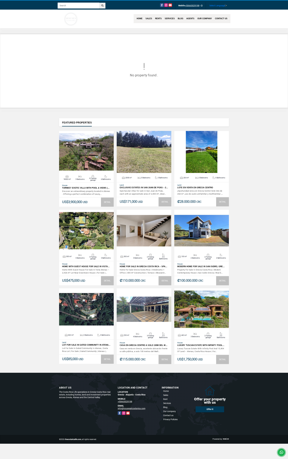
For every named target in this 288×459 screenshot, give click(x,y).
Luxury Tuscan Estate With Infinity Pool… (200, 345)
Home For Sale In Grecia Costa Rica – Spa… (143, 266)
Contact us (221, 18)
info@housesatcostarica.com (131, 408)
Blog (180, 18)
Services (170, 18)
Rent (165, 399)
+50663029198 (192, 5)
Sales (149, 18)
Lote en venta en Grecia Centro (195, 187)
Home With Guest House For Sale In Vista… (86, 266)
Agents (190, 18)
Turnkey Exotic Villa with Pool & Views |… (86, 188)
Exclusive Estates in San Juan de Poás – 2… (144, 187)
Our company (204, 18)
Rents (158, 18)
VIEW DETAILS (86, 152)
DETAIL (107, 202)
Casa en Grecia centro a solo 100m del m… (143, 345)
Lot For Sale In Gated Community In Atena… (86, 345)
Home (139, 18)
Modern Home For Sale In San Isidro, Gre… (201, 266)
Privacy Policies (170, 419)
